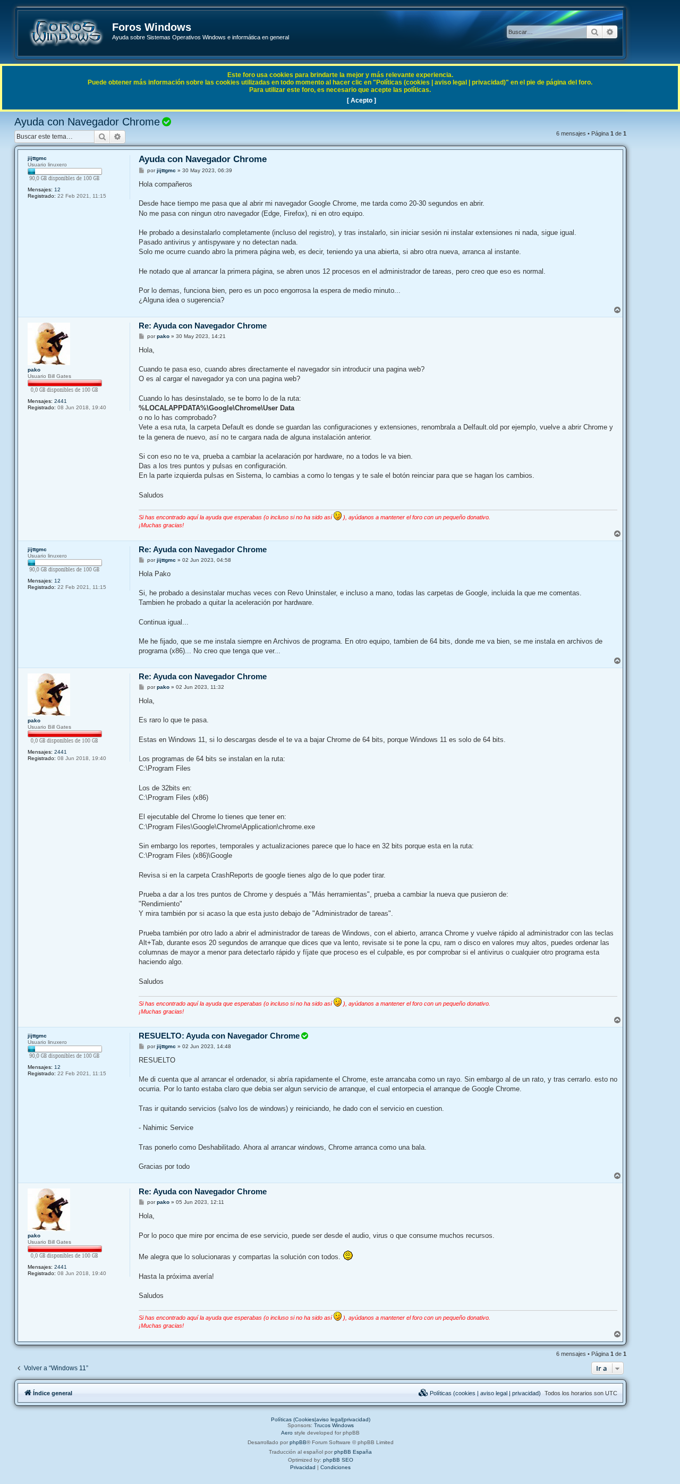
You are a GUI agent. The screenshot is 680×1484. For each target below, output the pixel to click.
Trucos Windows (334, 1425)
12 (57, 189)
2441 (60, 401)
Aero (287, 1433)
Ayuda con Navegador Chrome (87, 122)
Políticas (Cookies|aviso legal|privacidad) (320, 1419)
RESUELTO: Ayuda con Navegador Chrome (219, 1035)
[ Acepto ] (361, 100)
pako (34, 370)
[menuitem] (480, 1393)
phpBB (298, 1442)
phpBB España (353, 1452)
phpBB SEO (338, 1460)
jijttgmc (37, 158)
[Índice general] (65, 32)
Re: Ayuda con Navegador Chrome (203, 325)
